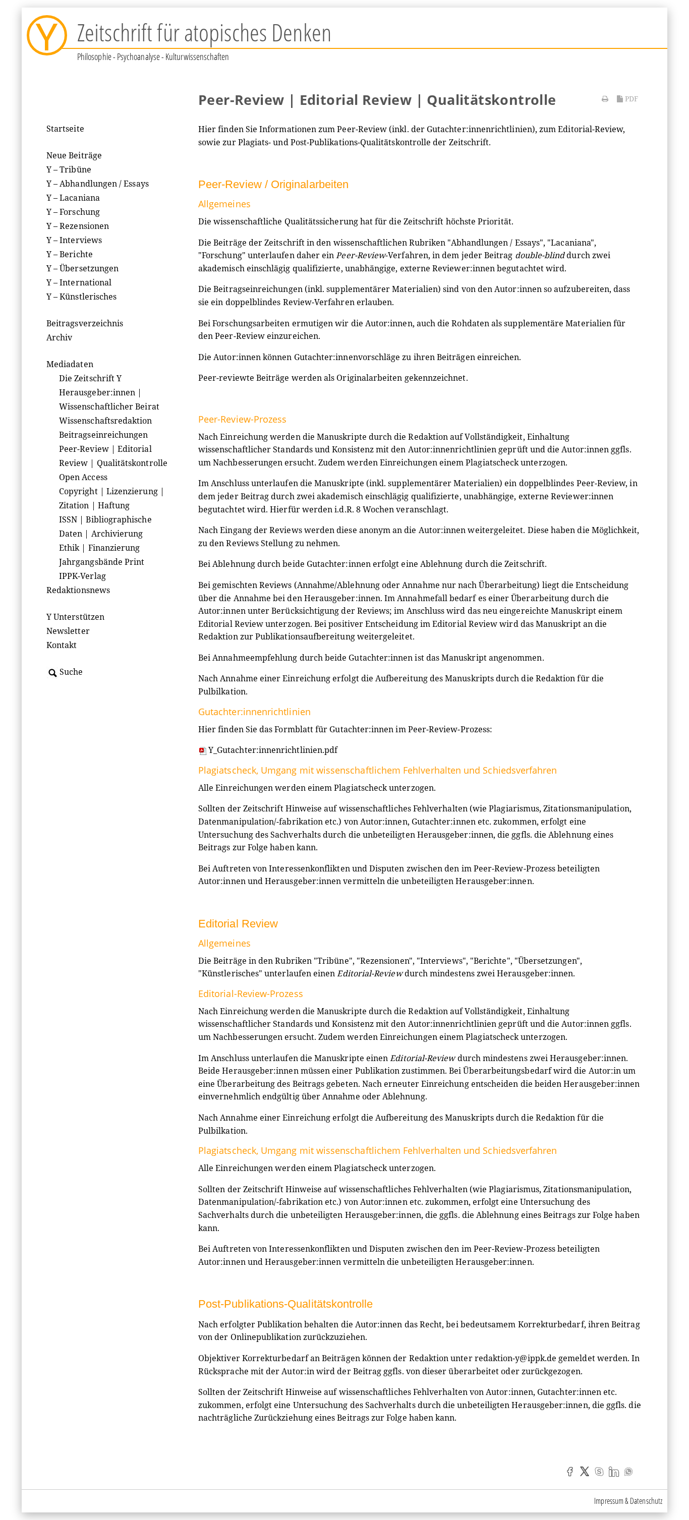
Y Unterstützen (75, 616)
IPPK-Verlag (82, 575)
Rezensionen (384, 960)
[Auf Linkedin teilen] (614, 1471)
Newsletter (68, 630)
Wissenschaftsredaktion (105, 420)
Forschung (222, 255)
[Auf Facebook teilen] (570, 1471)
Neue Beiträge (74, 155)
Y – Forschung (73, 211)
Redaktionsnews (78, 590)
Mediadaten (69, 364)
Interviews (441, 960)
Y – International (78, 282)
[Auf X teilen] (585, 1471)
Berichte (490, 960)
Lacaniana (571, 242)
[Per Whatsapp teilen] (628, 1471)
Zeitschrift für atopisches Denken (204, 32)
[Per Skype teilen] (599, 1471)
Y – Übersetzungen (82, 268)
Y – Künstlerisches (81, 296)
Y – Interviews (74, 240)
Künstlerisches (230, 973)
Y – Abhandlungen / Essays (97, 183)
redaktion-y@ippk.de (515, 1358)
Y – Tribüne (68, 169)
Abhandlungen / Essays (495, 242)
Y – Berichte (69, 254)
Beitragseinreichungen (103, 434)
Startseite (65, 128)
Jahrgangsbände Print (101, 561)
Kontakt (61, 645)
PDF (630, 98)
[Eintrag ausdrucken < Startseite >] (605, 99)
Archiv (59, 337)
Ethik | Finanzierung (99, 547)
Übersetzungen (547, 960)
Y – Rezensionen (77, 225)
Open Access (83, 477)
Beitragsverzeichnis (84, 323)
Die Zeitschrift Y (90, 378)
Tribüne (333, 960)
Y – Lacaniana (73, 197)
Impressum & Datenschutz (628, 1500)
